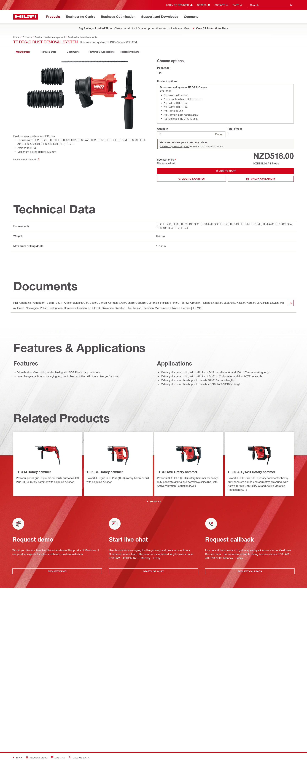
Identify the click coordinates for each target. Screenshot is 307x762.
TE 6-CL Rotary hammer (105, 472)
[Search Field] (291, 5)
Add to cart (227, 170)
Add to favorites (193, 178)
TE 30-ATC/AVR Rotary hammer (251, 472)
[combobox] (270, 5)
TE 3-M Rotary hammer (33, 472)
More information (24, 159)
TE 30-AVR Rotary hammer (177, 472)
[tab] (23, 52)
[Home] (25, 17)
